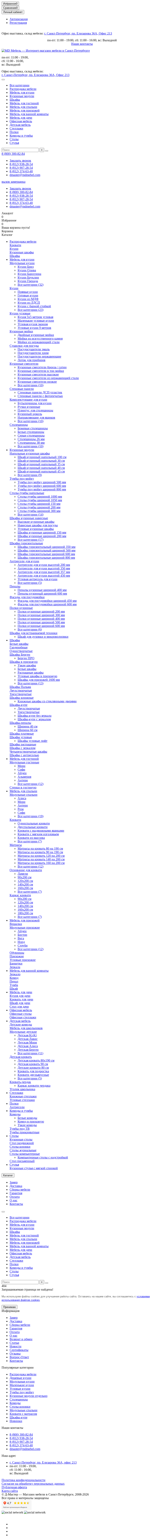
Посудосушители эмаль (34, 349)
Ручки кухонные (29, 406)
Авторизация (19, 19)
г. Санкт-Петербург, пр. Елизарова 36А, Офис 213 (78, 33)
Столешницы (19, 424)
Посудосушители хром (33, 353)
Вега (21, 938)
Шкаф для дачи (20, 1003)
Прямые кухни (28, 292)
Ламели (23, 873)
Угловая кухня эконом (33, 324)
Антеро (23, 780)
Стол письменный (22, 1161)
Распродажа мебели (23, 89)
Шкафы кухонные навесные (29, 518)
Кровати (15, 245)
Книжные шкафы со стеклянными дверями (47, 701)
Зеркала (15, 967)
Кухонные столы (21, 1139)
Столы (14, 139)
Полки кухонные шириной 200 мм (41, 611)
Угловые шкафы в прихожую (37, 676)
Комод (14, 978)
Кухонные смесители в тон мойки (41, 371)
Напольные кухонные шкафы (30, 453)
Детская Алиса (28, 1046)
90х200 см (24, 877)
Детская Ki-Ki (27, 1035)
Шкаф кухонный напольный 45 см (41, 471)
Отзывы (15, 1353)
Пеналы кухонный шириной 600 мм (42, 593)
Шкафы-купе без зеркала (34, 715)
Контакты (16, 1204)
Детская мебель (20, 125)
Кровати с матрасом (23, 1413)
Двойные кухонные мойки (36, 335)
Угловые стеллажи (22, 1100)
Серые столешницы (31, 435)
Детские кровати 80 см (33, 1067)
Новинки (16, 1421)
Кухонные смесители (24, 363)
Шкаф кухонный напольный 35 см (41, 464)
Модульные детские (23, 1031)
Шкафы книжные (22, 697)
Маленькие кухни (22, 1385)
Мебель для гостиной (24, 103)
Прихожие (17, 956)
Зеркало (15, 974)
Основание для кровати (26, 870)
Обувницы (17, 952)
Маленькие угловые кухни (36, 320)
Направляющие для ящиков (36, 417)
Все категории (19, 85)
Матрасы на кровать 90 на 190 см (40, 852)
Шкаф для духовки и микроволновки (43, 636)
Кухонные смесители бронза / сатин (42, 367)
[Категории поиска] (3, 79)
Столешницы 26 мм (31, 439)
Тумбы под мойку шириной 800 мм (42, 489)
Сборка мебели (20, 1189)
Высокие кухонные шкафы (36, 521)
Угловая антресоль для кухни (37, 579)
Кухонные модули (22, 96)
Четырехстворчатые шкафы (28, 751)
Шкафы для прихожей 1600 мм (39, 679)
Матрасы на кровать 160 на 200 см (41, 863)
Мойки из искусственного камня (40, 338)
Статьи (14, 1342)
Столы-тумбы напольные (27, 493)
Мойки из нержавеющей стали (39, 342)
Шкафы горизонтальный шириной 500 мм (46, 550)
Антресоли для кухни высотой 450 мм (44, 575)
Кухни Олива (27, 270)
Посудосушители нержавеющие (39, 356)
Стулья (14, 142)
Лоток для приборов (31, 360)
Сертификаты (19, 1350)
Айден (22, 773)
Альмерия (24, 776)
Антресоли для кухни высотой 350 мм (44, 568)
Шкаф (14, 988)
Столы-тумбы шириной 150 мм (39, 503)
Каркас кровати (20, 895)
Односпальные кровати (34, 823)
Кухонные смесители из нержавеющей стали (48, 378)
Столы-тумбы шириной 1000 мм (40, 496)
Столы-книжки (20, 1146)
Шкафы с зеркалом (22, 748)
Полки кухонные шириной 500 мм (41, 622)
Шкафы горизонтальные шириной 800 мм (46, 557)
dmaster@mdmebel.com (25, 175)
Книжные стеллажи (23, 1096)
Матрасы (16, 845)
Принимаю (9, 1307)
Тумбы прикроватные (24, 1132)
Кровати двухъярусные (33, 1074)
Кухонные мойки (21, 331)
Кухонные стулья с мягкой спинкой (34, 1168)
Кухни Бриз (26, 266)
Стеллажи (16, 128)
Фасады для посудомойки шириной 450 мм (47, 600)
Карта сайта (10, 1491)
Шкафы (15, 99)
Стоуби (23, 945)
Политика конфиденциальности (23, 1480)
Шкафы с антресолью (24, 755)
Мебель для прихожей (25, 110)
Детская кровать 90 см (33, 1064)
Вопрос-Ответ (19, 1357)
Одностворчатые (21, 651)
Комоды (15, 1114)
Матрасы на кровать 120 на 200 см (41, 855)
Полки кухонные (21, 608)
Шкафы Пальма (20, 687)
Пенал (14, 981)
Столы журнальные (23, 1150)
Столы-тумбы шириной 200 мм (39, 507)
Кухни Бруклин (28, 277)
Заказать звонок (20, 160)
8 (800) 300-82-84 (13, 153)
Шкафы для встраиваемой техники (33, 633)
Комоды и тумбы (21, 135)
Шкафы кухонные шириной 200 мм (42, 536)
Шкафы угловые (21, 737)
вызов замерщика (13, 181)
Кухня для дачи (20, 995)
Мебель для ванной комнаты (29, 114)
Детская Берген (28, 1049)
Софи (21, 769)
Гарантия (16, 1193)
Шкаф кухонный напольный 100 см (42, 457)
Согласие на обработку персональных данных (33, 1483)
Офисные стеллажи (23, 1017)
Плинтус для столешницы (35, 410)
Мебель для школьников (26, 1028)
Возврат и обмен (21, 1339)
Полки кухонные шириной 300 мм (41, 615)
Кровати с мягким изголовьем (38, 834)
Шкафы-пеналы (20, 723)
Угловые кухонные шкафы (36, 529)
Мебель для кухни (22, 92)
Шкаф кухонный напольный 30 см (41, 460)
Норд (21, 942)
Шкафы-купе (18, 705)
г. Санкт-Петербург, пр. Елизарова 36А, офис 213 (43, 1462)
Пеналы (15, 586)
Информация (10, 1311)
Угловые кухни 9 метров (34, 327)
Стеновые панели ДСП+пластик (40, 392)
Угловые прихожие (23, 960)
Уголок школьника (22, 1089)
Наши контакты (82, 43)
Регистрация (18, 22)
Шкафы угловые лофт (32, 740)
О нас (13, 1200)
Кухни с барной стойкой (34, 306)
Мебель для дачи (21, 117)
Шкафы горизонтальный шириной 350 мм (46, 547)
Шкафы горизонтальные (26, 543)
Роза (21, 809)
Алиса (22, 798)
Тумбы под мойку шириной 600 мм (42, 485)
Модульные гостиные (24, 762)
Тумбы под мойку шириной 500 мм (42, 482)
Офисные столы (21, 1013)
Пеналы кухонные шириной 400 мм (42, 590)
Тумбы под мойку (22, 478)
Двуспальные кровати (33, 827)
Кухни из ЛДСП (29, 302)
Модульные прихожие (25, 927)
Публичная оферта (14, 1487)
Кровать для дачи (21, 999)
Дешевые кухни (20, 1378)
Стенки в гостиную (23, 787)
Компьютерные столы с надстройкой (43, 1157)
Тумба (14, 985)
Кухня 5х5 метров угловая (35, 317)
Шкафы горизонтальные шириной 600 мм (46, 554)
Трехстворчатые (21, 694)
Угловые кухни (20, 1388)
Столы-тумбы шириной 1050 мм (40, 500)
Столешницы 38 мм (31, 442)
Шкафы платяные (22, 733)
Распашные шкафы (31, 672)
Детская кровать (21, 1057)
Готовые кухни (28, 295)
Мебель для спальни (23, 107)
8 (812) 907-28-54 (21, 167)
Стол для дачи (19, 1006)
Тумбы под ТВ (20, 1128)
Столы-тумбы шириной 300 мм (39, 511)
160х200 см (25, 888)
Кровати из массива (31, 837)
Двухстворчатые (21, 690)
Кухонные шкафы (22, 252)
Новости (15, 1346)
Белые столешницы (31, 432)
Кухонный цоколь (30, 414)
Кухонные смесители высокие (38, 374)
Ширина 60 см (27, 730)
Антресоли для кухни (24, 561)
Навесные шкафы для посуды (38, 525)
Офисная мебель (21, 121)
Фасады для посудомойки (27, 597)
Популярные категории (18, 1367)
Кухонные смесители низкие (37, 381)
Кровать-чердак (20, 1082)
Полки (14, 132)
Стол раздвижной (22, 1143)
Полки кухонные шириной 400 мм (41, 618)
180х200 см (25, 913)
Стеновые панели (22, 388)
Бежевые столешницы (33, 428)
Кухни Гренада (28, 281)
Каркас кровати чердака (34, 1085)
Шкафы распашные (23, 744)
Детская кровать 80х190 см (36, 1060)
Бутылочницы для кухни (35, 403)
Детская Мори (27, 1042)
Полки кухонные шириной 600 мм (41, 626)
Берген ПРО (26, 658)
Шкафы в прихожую (24, 661)
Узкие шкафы (27, 665)
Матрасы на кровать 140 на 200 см (41, 859)
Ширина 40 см (27, 726)
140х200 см (25, 884)
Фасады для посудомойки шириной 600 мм (47, 604)
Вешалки (16, 924)
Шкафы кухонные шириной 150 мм (42, 532)
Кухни (14, 248)
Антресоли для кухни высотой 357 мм (44, 572)
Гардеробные (19, 647)
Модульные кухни (22, 263)
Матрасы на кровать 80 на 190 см (40, 848)
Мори (21, 766)
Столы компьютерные (25, 1153)
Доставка (16, 1186)
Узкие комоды (27, 1125)
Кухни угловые (20, 313)
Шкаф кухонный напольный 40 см (41, 468)
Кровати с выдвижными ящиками (41, 830)
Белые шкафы (19, 643)
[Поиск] (46, 150)
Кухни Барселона (29, 274)
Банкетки (16, 963)
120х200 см (25, 881)
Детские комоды (21, 1024)
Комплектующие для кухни (28, 399)
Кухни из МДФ (28, 299)
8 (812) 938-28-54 (21, 164)
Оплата (15, 1196)
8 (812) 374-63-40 (21, 171)
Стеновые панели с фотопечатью (40, 396)
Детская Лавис (28, 1039)
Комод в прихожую (31, 1121)
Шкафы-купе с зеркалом (34, 719)
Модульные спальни (23, 794)
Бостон (22, 934)
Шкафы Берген (20, 654)
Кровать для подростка (33, 1071)
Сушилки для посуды (24, 345)
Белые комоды (27, 1118)
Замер (14, 1182)
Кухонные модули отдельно (28, 1396)
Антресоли (17, 1107)
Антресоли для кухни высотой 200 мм (44, 564)
